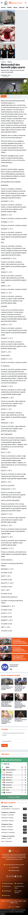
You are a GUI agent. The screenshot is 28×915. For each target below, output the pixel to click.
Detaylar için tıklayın (14, 797)
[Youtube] (15, 876)
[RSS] (20, 876)
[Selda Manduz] (4, 667)
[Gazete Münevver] (13, 3)
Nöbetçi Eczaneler (8, 883)
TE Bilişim (18, 906)
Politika (9, 7)
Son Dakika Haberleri (18, 891)
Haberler (3, 62)
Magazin (12, 902)
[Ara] (25, 3)
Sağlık (24, 901)
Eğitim (20, 901)
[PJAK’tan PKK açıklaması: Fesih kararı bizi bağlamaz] (21, 714)
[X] (10, 876)
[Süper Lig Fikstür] (26, 802)
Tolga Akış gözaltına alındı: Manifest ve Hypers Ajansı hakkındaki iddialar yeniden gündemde (6, 704)
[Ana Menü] (1, 2)
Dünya (15, 7)
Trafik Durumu (7, 886)
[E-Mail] (11, 669)
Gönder (4, 745)
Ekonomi (21, 7)
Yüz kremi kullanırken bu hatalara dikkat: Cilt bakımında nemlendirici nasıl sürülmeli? (6, 721)
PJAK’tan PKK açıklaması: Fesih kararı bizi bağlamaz (21, 719)
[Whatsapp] (18, 876)
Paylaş (4, 96)
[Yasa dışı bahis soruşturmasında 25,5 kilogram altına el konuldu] (7, 681)
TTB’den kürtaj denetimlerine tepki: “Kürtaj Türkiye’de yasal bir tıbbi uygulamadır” (20, 688)
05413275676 (15, 867)
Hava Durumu (20, 883)
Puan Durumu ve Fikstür (19, 887)
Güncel (3, 7)
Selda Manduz (14, 666)
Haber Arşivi (7, 895)
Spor (16, 902)
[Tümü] (26, 754)
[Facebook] (7, 876)
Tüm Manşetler (7, 891)
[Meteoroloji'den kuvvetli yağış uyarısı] (14, 86)
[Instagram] (12, 876)
